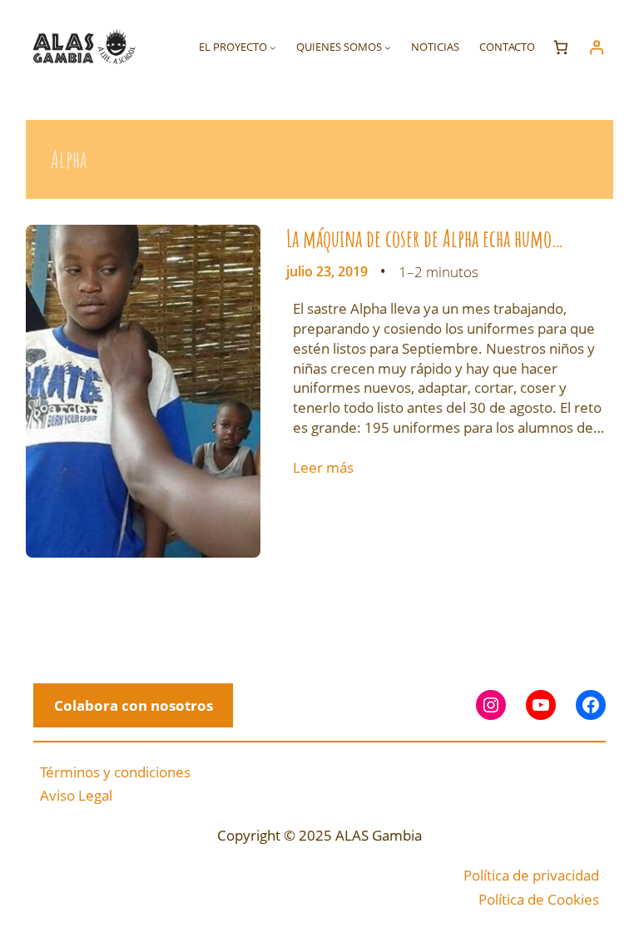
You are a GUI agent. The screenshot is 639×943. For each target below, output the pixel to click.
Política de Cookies (538, 899)
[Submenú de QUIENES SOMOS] (387, 47)
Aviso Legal (76, 795)
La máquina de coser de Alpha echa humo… (425, 239)
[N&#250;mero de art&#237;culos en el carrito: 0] (561, 47)
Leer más (323, 467)
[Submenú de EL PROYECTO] (273, 47)
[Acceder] (596, 47)
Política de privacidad (531, 875)
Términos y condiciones (115, 772)
